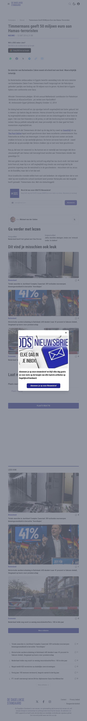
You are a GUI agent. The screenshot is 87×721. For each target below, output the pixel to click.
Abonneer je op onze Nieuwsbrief (43, 386)
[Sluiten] (66, 333)
